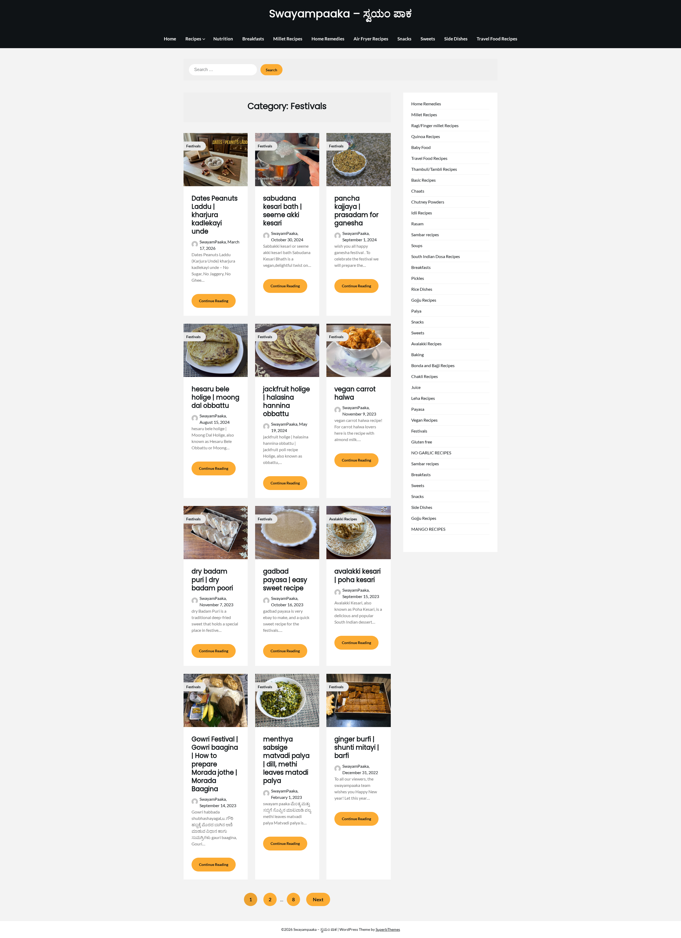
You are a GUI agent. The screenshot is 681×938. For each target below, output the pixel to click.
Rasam (417, 223)
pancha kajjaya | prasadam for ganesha (356, 211)
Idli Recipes (421, 212)
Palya (416, 310)
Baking (417, 354)
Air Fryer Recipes (371, 38)
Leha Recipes (423, 398)
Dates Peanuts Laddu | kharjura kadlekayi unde (215, 215)
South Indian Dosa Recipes (435, 256)
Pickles (417, 278)
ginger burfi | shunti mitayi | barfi (356, 747)
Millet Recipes (287, 38)
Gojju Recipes (423, 299)
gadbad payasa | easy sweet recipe (285, 579)
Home (170, 38)
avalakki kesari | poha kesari (357, 575)
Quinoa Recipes (425, 136)
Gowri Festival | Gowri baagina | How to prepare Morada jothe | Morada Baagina (215, 764)
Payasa (417, 409)
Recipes (193, 38)
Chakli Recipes (424, 376)
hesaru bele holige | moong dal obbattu (215, 397)
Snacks (404, 38)
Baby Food (421, 147)
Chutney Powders (427, 201)
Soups (416, 245)
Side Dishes (455, 38)
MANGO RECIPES (428, 529)
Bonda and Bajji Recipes (433, 365)
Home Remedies (328, 38)
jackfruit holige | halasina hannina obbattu (286, 401)
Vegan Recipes (424, 419)
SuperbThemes (388, 929)
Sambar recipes (425, 234)
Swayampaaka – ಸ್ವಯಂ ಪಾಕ (340, 13)
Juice (416, 387)
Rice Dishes (421, 289)
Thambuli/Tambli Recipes (434, 169)
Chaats (417, 190)
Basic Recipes (423, 179)
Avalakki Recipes (426, 343)
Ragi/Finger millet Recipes (435, 125)
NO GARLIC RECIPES (431, 452)
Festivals (419, 430)
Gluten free (421, 441)
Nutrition (223, 38)
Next (318, 899)
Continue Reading (213, 300)
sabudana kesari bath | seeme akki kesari (282, 211)
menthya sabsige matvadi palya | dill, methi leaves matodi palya (286, 760)
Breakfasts (253, 38)
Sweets (428, 38)
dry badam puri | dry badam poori (212, 579)
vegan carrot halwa (355, 393)
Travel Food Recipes (497, 38)
